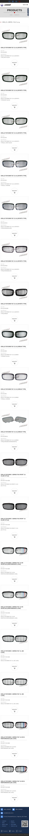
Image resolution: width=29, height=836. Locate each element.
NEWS (3, 822)
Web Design (20, 834)
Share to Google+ (19, 831)
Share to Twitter (12, 831)
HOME (11, 14)
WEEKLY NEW (5, 824)
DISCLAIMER (13, 824)
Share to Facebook (4, 831)
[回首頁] (6, 4)
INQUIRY (12, 821)
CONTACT (13, 822)
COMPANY (4, 821)
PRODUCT (4, 826)
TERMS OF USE (14, 826)
